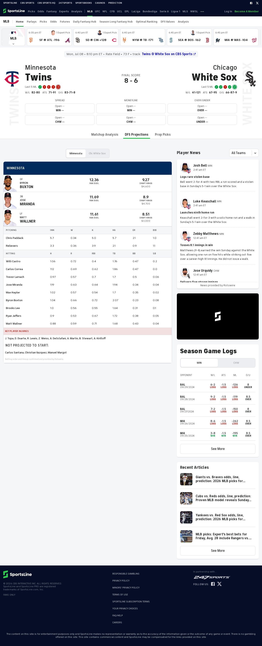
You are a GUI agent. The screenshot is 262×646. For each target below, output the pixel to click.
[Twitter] (257, 3)
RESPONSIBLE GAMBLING (125, 573)
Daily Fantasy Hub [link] (84, 21)
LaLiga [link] (136, 11)
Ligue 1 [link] (175, 11)
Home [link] (20, 21)
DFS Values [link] (168, 21)
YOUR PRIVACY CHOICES (125, 608)
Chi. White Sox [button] (97, 153)
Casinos (100, 3)
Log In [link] (228, 11)
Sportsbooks (83, 3)
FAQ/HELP (117, 615)
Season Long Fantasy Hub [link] (116, 21)
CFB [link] (112, 11)
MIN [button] (199, 362)
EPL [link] (127, 11)
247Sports (65, 3)
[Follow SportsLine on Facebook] (212, 584)
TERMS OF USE (120, 594)
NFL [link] (105, 11)
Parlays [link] (31, 21)
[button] (13, 37)
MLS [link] (185, 11)
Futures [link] (65, 21)
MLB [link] (90, 11)
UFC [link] (97, 11)
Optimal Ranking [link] (146, 21)
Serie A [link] (164, 11)
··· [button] (202, 11)
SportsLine (10, 3)
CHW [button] (236, 362)
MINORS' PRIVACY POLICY (126, 587)
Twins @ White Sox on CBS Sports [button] (167, 54)
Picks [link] (31, 11)
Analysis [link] (76, 11)
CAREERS (117, 622)
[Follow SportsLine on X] (219, 584)
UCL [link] (119, 11)
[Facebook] (251, 3)
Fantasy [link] (51, 11)
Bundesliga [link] (150, 11)
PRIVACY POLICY (121, 580)
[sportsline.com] (14, 11)
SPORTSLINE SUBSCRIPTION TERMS (131, 601)
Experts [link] (64, 11)
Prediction (115, 3)
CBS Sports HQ (46, 3)
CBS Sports (27, 3)
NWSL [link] (194, 11)
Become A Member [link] (247, 11)
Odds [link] (40, 11)
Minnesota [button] (76, 153)
